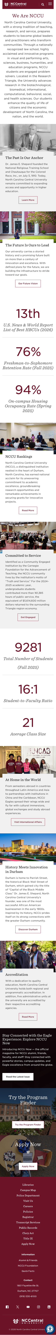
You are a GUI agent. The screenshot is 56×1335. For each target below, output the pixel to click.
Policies (28, 1211)
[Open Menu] (50, 4)
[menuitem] (7, 1307)
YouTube (28, 1307)
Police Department (28, 1195)
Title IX (28, 1238)
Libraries (28, 1184)
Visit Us (28, 1201)
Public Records (28, 1227)
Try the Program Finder (28, 1124)
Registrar (28, 1217)
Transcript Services (28, 1222)
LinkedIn (49, 1307)
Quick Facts (28, 1271)
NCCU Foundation (28, 1265)
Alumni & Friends (28, 1260)
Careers (28, 1206)
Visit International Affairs (28, 822)
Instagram (39, 1307)
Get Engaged (28, 617)
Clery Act (28, 1233)
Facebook (7, 1307)
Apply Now (28, 1166)
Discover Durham (28, 929)
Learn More (29, 200)
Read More (29, 511)
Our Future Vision (28, 283)
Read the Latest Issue (18, 1077)
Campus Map (28, 1190)
